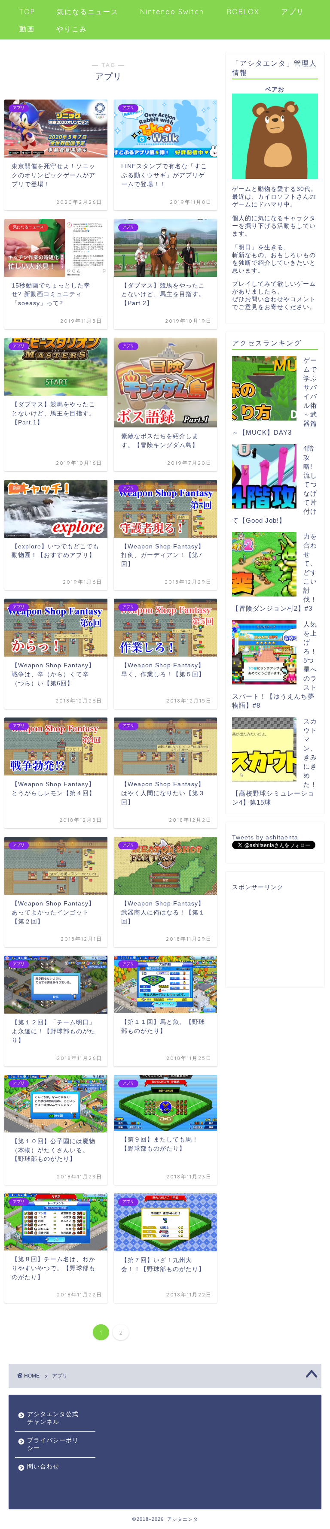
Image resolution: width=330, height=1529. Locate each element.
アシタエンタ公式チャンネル (53, 1418)
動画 (27, 28)
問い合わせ (43, 1466)
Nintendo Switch (172, 11)
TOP (27, 11)
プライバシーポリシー (53, 1444)
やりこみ (71, 28)
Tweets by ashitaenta (265, 837)
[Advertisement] (275, 936)
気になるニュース (88, 11)
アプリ (292, 11)
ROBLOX (243, 11)
